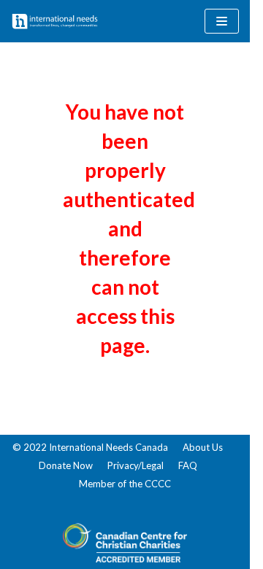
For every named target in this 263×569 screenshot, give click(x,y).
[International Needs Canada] (55, 21)
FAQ (187, 465)
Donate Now (66, 465)
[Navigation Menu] (222, 21)
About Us (203, 447)
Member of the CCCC (125, 483)
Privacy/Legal (135, 465)
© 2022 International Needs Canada (90, 447)
